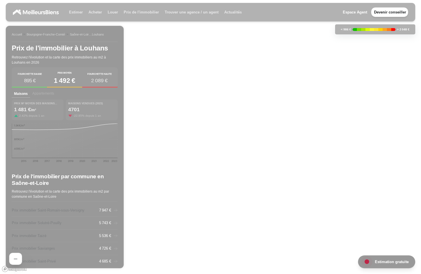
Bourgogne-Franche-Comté (46, 34)
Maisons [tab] (21, 94)
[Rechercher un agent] (15, 259)
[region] (210, 137)
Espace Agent (355, 12)
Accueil (17, 34)
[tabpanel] (65, 133)
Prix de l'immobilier (141, 12)
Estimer (76, 12)
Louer (113, 12)
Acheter (95, 12)
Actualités (233, 12)
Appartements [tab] (43, 93)
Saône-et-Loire (80, 34)
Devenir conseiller (390, 12)
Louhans (98, 34)
